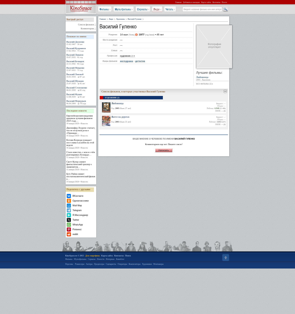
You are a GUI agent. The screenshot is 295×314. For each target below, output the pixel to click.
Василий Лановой (75, 75)
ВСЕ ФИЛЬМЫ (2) (204, 84)
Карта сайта (206, 2)
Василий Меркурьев (76, 102)
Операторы (122, 264)
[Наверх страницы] (225, 257)
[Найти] (225, 9)
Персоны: (69, 264)
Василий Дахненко (75, 43)
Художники (147, 264)
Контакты (216, 2)
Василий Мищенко (75, 69)
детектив (140, 61)
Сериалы (142, 9)
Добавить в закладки (191, 2)
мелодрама (126, 61)
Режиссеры (79, 264)
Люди (156, 9)
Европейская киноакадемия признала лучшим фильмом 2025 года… (79, 119)
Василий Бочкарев (75, 62)
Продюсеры (99, 264)
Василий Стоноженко (76, 88)
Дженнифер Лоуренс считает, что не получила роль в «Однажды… (80, 132)
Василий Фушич (75, 95)
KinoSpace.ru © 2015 (74, 255)
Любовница (203, 78)
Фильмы (104, 9)
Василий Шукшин (75, 82)
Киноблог (120, 259)
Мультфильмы (123, 9)
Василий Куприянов (76, 49)
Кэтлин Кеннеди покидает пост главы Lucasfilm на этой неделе (80, 144)
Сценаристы (111, 264)
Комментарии (87, 28)
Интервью (110, 259)
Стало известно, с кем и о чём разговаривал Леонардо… (80, 154)
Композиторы (135, 264)
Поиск (224, 2)
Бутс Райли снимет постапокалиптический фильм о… (80, 178)
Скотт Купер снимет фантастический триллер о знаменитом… (79, 165)
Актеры (89, 264)
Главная (178, 2)
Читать (169, 9)
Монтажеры (158, 264)
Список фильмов (86, 24)
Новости (100, 259)
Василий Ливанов (74, 56)
